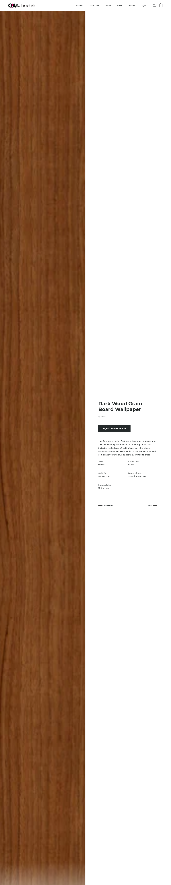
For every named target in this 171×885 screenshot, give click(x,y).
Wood (131, 464)
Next (150, 505)
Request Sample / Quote (114, 429)
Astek (103, 417)
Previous (108, 505)
